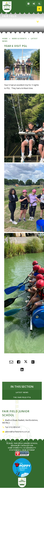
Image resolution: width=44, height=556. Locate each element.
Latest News (22, 392)
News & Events (19, 38)
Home (5, 38)
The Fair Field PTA (22, 397)
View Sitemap (28, 450)
